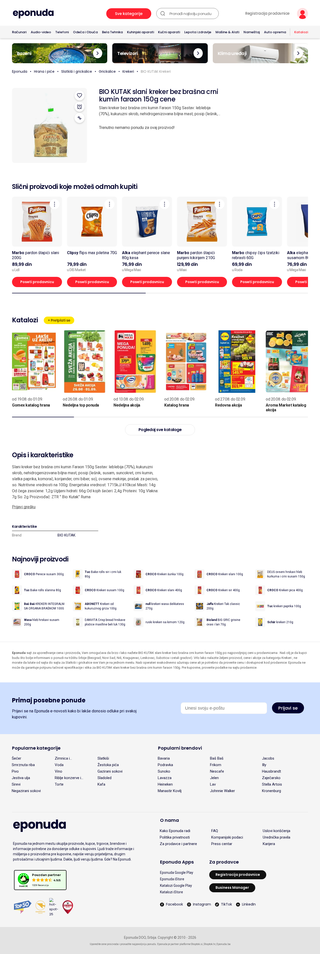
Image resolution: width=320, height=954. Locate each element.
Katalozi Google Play (176, 886)
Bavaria (164, 758)
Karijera (269, 844)
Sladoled (105, 778)
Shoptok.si (197, 944)
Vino (58, 771)
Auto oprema (275, 32)
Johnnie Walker (222, 791)
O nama (169, 820)
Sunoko (164, 771)
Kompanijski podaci (227, 837)
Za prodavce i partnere (178, 844)
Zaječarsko (271, 778)
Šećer (16, 758)
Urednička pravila (276, 837)
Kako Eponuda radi (175, 831)
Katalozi (301, 32)
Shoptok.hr (210, 944)
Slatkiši (103, 758)
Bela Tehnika (112, 32)
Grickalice (107, 71)
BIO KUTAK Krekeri (156, 71)
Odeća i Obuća (85, 32)
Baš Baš (217, 758)
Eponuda (19, 71)
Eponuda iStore (172, 879)
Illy (264, 765)
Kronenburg (271, 791)
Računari (19, 32)
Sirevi (16, 784)
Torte (59, 784)
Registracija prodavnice (267, 13)
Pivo (15, 771)
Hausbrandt (271, 771)
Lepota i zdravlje (197, 32)
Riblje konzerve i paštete (68, 778)
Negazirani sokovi (26, 791)
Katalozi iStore (171, 892)
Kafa (101, 784)
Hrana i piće (44, 71)
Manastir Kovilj (170, 791)
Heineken (165, 784)
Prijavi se (288, 708)
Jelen (214, 778)
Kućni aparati (169, 32)
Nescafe (217, 771)
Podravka (165, 765)
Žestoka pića (108, 765)
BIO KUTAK (67, 535)
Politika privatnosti (175, 837)
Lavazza (165, 778)
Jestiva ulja (21, 778)
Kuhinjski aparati (140, 32)
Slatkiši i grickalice (76, 71)
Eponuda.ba (223, 944)
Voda (59, 765)
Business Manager (232, 887)
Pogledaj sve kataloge (160, 430)
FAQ (214, 831)
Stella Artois (272, 784)
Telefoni (62, 32)
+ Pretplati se (59, 320)
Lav (213, 784)
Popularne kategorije (36, 748)
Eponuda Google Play (176, 873)
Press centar (221, 844)
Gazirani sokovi (110, 771)
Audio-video (41, 32)
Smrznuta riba (23, 765)
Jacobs (268, 758)
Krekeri (128, 71)
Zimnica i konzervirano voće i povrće (71, 758)
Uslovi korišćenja (276, 831)
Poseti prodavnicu (37, 281)
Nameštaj (252, 32)
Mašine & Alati (227, 32)
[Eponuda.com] (33, 13)
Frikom (215, 765)
